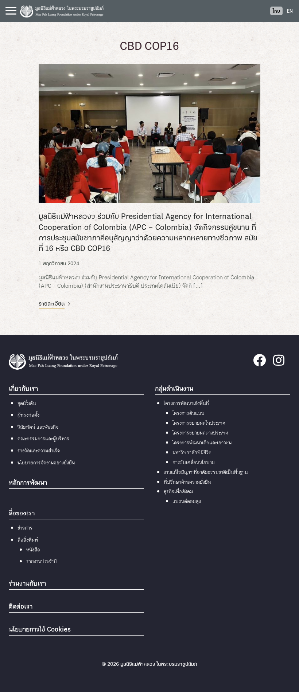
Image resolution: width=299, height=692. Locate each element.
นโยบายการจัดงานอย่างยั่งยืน (46, 463)
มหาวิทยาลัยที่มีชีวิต (191, 453)
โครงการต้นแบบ (188, 413)
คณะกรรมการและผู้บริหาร (43, 439)
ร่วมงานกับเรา (27, 584)
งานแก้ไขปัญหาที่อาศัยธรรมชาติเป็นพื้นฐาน (206, 472)
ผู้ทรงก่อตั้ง (28, 415)
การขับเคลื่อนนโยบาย (193, 463)
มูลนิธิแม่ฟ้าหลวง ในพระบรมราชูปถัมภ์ (158, 664)
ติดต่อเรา (20, 607)
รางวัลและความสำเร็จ (39, 451)
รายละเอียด (52, 304)
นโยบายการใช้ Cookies (40, 630)
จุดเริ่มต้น (27, 404)
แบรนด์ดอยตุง (186, 502)
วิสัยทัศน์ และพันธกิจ (38, 427)
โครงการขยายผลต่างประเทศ (200, 433)
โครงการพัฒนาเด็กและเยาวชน (202, 443)
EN (290, 11)
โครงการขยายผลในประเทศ (198, 423)
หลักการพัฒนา (28, 483)
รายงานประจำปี (41, 562)
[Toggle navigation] (10, 10)
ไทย (276, 11)
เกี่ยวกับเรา (23, 389)
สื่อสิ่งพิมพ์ (28, 540)
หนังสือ (33, 550)
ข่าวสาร (25, 528)
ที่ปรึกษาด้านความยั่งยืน (187, 482)
